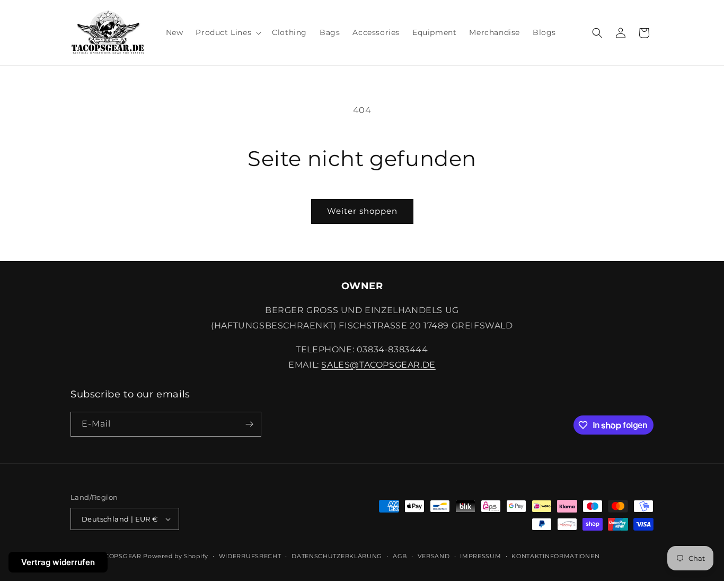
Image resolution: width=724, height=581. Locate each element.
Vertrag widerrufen (58, 562)
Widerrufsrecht (250, 556)
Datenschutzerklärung (337, 556)
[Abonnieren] (249, 424)
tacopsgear (119, 556)
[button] (227, 32)
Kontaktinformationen (555, 556)
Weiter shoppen (362, 211)
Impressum (480, 556)
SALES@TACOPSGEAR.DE (378, 365)
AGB (400, 556)
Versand (434, 556)
